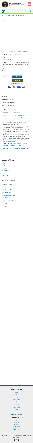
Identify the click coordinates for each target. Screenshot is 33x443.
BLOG (16, 401)
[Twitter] (16, 440)
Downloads (4, 165)
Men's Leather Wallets (7, 192)
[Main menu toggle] (29, 4)
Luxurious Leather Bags (7, 200)
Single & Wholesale (6, 68)
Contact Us (16, 397)
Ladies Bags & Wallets (7, 189)
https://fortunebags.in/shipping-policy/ (14, 145)
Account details (5, 170)
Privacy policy (16, 407)
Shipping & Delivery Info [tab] (8, 102)
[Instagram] (18, 440)
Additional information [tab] (7, 99)
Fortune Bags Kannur (15, 3)
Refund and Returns (16, 411)
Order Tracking (5, 175)
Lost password (5, 173)
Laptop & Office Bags (7, 197)
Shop (16, 394)
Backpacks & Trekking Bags (8, 195)
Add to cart (17, 76)
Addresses (4, 168)
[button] (30, 11)
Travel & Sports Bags (7, 184)
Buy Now (17, 80)
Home (3, 51)
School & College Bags (7, 187)
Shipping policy (16, 412)
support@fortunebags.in (9, 141)
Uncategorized (5, 206)
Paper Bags (4, 203)
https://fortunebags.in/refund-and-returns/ (15, 148)
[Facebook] (14, 440)
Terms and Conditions (16, 414)
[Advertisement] (16, 226)
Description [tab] (5, 96)
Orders (3, 163)
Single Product (23, 117)
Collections (16, 396)
